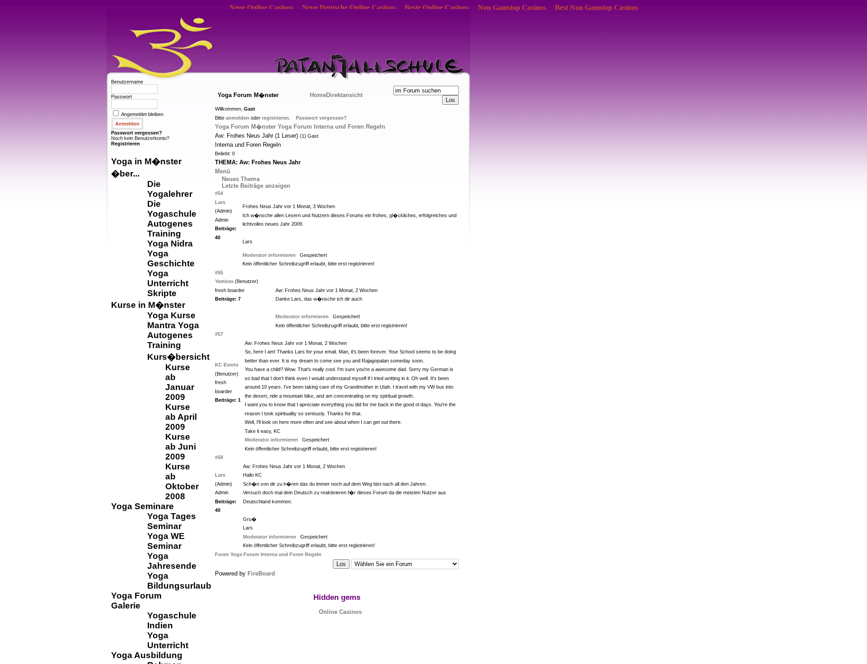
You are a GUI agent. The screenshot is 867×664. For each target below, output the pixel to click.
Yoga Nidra (170, 243)
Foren (222, 554)
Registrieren (125, 143)
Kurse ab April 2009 (181, 417)
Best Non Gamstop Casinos (596, 7)
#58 (219, 457)
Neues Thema (241, 179)
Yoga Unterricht (167, 278)
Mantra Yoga (173, 325)
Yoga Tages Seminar (171, 521)
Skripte (162, 293)
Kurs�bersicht (178, 357)
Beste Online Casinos (437, 7)
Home (318, 95)
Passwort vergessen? (136, 132)
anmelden (237, 118)
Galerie (125, 605)
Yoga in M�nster (146, 161)
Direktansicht (344, 95)
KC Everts (226, 364)
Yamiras (224, 281)
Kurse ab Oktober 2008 (182, 481)
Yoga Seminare (142, 506)
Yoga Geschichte (171, 258)
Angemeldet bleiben (142, 114)
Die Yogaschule (171, 208)
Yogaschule (171, 615)
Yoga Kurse (171, 315)
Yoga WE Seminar (166, 541)
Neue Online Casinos (261, 7)
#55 (219, 272)
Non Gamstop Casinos (512, 7)
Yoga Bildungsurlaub (179, 580)
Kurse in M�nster (148, 305)
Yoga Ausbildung (146, 655)
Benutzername (127, 81)
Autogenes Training (170, 228)
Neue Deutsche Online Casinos (349, 7)
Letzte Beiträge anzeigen (256, 185)
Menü (222, 171)
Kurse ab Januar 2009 (179, 382)
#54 (219, 193)
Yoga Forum (136, 595)
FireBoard (261, 573)
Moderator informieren (269, 255)
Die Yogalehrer (169, 189)
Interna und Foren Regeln (349, 126)
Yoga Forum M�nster (245, 126)
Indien (160, 625)
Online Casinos (340, 611)
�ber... (125, 173)
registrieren (275, 118)
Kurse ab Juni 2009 (180, 446)
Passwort (121, 96)
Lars (220, 202)
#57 (219, 334)
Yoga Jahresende (171, 561)
